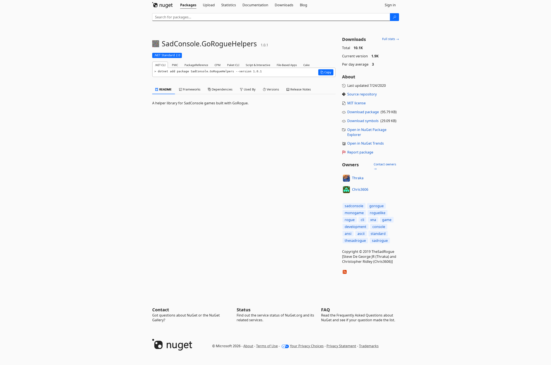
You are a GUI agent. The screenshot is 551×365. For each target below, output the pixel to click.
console (378, 226)
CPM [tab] (218, 65)
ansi (348, 233)
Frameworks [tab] (191, 89)
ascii (361, 233)
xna (373, 219)
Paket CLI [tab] (233, 65)
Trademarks (369, 346)
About (248, 346)
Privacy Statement (341, 346)
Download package (363, 112)
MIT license (356, 103)
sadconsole (354, 205)
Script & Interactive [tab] (258, 65)
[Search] (394, 17)
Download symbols (363, 120)
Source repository (362, 94)
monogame (354, 212)
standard (378, 233)
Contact (160, 310)
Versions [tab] (272, 89)
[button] (325, 72)
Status (243, 310)
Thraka (358, 178)
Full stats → (390, 39)
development (355, 226)
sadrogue (380, 240)
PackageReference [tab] (196, 65)
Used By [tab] (249, 89)
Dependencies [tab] (222, 89)
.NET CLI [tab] (160, 65)
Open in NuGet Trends (365, 143)
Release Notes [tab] (300, 89)
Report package (360, 152)
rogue (350, 219)
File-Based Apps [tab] (287, 65)
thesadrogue (355, 240)
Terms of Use (267, 346)
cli (362, 219)
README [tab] (165, 89)
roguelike (377, 212)
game (386, 219)
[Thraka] (346, 178)
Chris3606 (360, 189)
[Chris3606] (346, 190)
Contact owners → (385, 166)
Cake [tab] (306, 65)
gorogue (376, 205)
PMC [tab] (175, 65)
